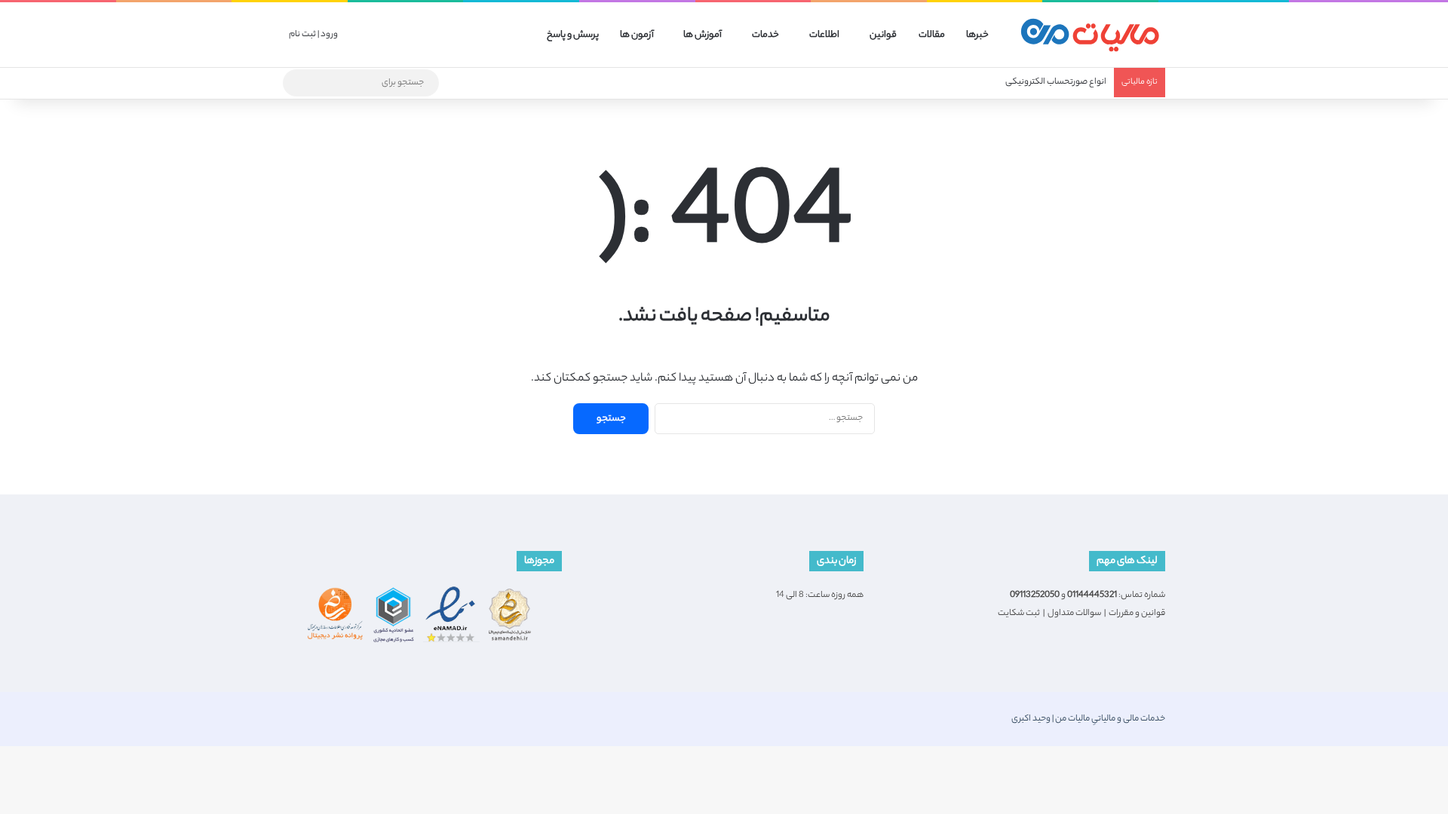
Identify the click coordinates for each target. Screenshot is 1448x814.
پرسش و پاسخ (573, 35)
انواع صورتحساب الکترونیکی (1055, 82)
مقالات (932, 35)
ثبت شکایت (1019, 613)
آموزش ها (702, 35)
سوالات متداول (1074, 613)
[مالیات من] (1089, 35)
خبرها (977, 35)
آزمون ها (637, 35)
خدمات (765, 35)
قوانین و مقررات (1137, 613)
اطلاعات (824, 35)
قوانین (883, 35)
